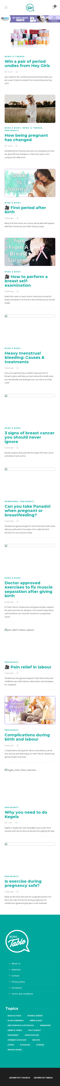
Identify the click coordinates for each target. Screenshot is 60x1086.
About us (16, 963)
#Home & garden (34, 1016)
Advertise (16, 969)
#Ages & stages (14, 1016)
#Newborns (45, 1025)
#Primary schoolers (17, 1040)
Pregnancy (12, 130)
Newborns (11, 501)
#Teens (11, 1045)
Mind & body (13, 128)
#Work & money (15, 1050)
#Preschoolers (32, 1035)
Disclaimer (17, 987)
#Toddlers (25, 1045)
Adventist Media (43, 1078)
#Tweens (40, 1045)
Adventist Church (19, 1078)
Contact (15, 975)
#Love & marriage (16, 1020)
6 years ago (9, 448)
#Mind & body (36, 1020)
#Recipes (36, 1040)
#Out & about (34, 1030)
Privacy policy (18, 981)
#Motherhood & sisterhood (21, 1025)
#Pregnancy (13, 1035)
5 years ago (9, 218)
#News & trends (15, 1030)
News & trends (15, 56)
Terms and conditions (22, 993)
